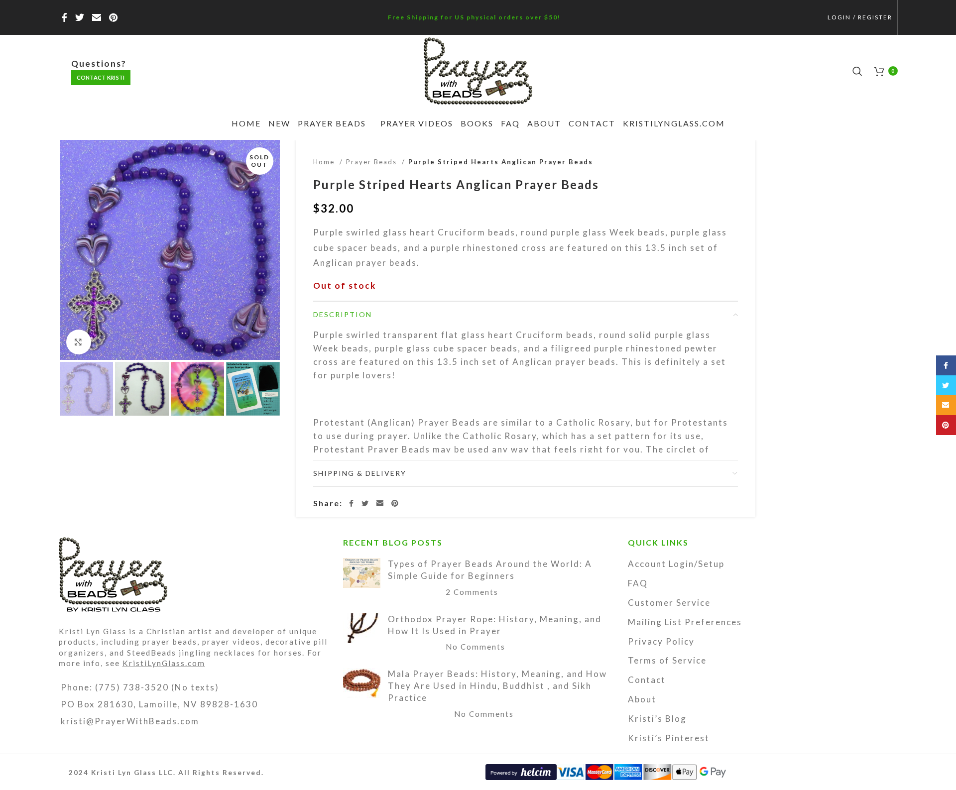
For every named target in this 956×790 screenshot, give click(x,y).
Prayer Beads (372, 162)
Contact (647, 680)
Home (325, 162)
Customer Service (669, 602)
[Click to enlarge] (78, 342)
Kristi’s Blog (657, 718)
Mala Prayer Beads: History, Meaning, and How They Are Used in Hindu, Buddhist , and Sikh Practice (497, 686)
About (642, 699)
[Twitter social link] (80, 17)
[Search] (858, 71)
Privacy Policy (661, 641)
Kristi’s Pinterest (669, 738)
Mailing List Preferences (685, 622)
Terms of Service (667, 660)
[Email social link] (97, 17)
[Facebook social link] (65, 17)
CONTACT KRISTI (101, 77)
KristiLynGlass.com (163, 663)
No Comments (475, 646)
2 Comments (472, 591)
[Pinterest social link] (113, 17)
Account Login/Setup (676, 564)
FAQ (638, 583)
